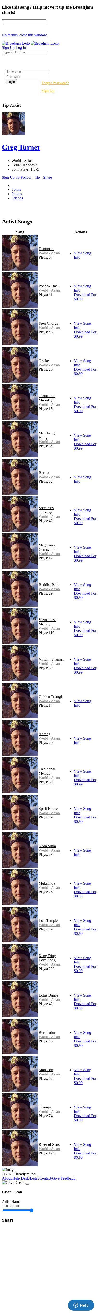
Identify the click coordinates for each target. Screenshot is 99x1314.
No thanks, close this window (24, 35)
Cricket (44, 361)
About (7, 1178)
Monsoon (46, 1070)
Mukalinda (47, 883)
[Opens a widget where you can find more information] (81, 1306)
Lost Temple (48, 921)
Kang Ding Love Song (47, 958)
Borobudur (47, 1032)
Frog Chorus (48, 323)
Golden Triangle (51, 697)
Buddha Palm (49, 585)
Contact (45, 1178)
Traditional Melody (47, 771)
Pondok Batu (49, 286)
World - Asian (49, 253)
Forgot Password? (55, 83)
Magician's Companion (47, 547)
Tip (37, 177)
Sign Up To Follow (16, 177)
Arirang (44, 734)
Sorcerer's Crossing (46, 510)
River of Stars (49, 1144)
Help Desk (20, 1178)
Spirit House (48, 809)
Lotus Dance (48, 995)
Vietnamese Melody (47, 622)
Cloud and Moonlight (47, 398)
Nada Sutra (47, 846)
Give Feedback (63, 1178)
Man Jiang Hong (47, 435)
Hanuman (46, 249)
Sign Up (48, 91)
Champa (45, 1107)
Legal (34, 1178)
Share (47, 177)
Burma (44, 473)
